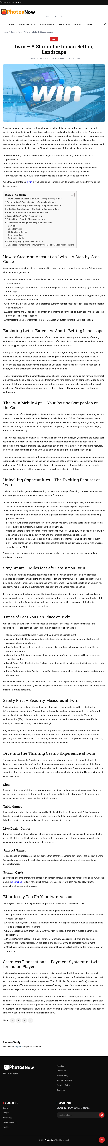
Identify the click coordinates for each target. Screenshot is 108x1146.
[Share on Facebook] (18, 1020)
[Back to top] (102, 1140)
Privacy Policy (62, 1076)
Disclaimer (61, 1090)
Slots (13, 226)
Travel (88, 24)
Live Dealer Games (19, 232)
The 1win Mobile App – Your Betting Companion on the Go (34, 205)
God (76, 24)
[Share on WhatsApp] (30, 1020)
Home (11, 24)
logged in (19, 1046)
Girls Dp (63, 24)
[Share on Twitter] (12, 1020)
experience (16, 882)
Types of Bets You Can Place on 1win (24, 216)
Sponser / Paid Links (65, 1080)
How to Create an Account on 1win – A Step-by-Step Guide (34, 199)
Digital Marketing (10, 1122)
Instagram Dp (47, 24)
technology (7, 1118)
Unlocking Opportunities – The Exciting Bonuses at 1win (33, 209)
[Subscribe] (101, 1115)
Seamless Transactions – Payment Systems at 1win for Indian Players (41, 245)
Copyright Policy (63, 1085)
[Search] (105, 24)
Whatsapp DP (26, 24)
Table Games (16, 229)
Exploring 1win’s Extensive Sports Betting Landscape (31, 202)
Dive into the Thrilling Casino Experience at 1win (29, 222)
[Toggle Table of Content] (71, 195)
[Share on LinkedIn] (24, 1020)
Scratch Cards (17, 238)
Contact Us (61, 1071)
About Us (60, 1066)
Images (6, 1113)
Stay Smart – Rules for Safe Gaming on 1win (27, 212)
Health (6, 1127)
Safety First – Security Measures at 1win (26, 219)
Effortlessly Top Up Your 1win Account (25, 241)
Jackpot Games (17, 235)
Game (13, 32)
